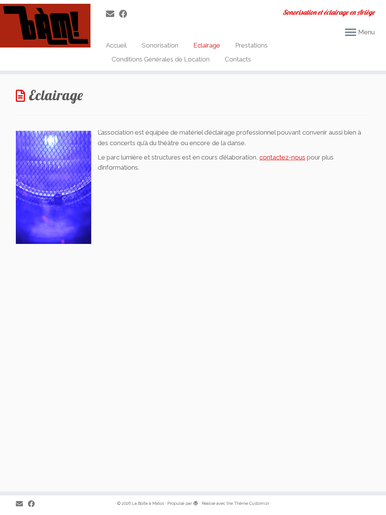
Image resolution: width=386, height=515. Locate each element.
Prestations (251, 45)
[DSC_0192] (53, 238)
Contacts (238, 59)
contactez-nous (282, 157)
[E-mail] (112, 14)
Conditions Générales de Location (161, 59)
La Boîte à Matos (148, 503)
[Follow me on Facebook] (125, 14)
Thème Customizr (251, 503)
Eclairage (206, 45)
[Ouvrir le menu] (350, 32)
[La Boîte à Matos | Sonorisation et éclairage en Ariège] (45, 26)
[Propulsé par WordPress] (195, 502)
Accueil (116, 45)
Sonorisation (160, 45)
